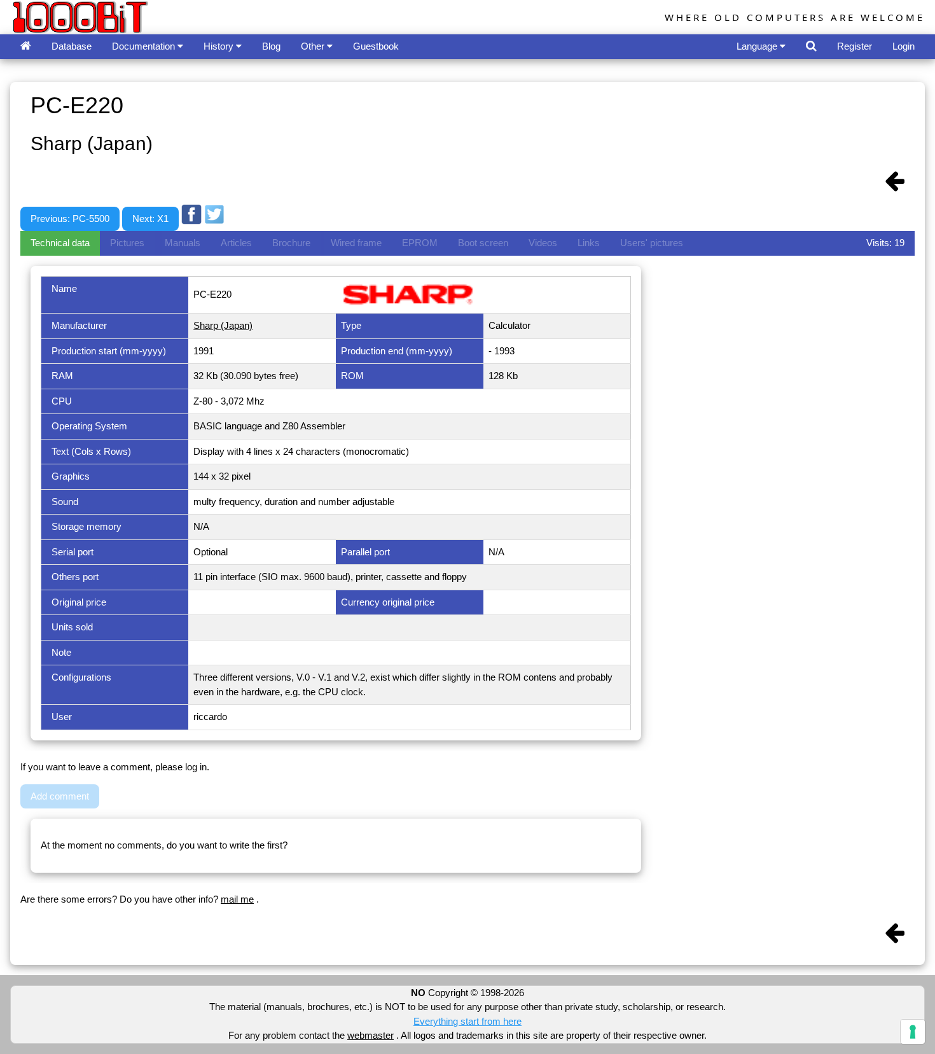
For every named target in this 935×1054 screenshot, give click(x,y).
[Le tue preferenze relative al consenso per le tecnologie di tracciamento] (913, 1032)
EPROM (420, 242)
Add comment (60, 796)
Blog (271, 46)
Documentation (144, 46)
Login (903, 46)
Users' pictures (651, 242)
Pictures (127, 242)
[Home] (25, 46)
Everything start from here (467, 1021)
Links (589, 242)
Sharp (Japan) (223, 325)
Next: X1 (150, 218)
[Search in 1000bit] (811, 46)
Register (854, 46)
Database (72, 46)
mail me (237, 899)
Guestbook (376, 46)
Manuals (182, 242)
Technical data (60, 242)
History (220, 46)
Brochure (291, 242)
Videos (543, 242)
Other (314, 46)
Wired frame (356, 242)
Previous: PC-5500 (70, 218)
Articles (236, 242)
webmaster (370, 1035)
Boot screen (483, 242)
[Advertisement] (458, 192)
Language (758, 46)
